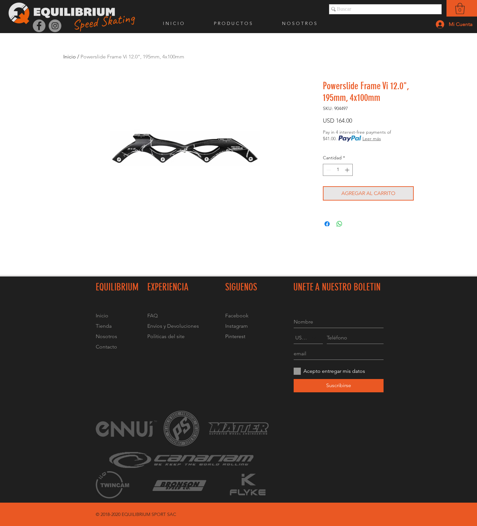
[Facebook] (39, 25)
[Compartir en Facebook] (327, 224)
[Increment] (348, 170)
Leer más (371, 138)
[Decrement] (328, 170)
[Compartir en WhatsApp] (339, 224)
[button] (460, 8)
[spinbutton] (338, 170)
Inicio (69, 57)
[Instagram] (55, 25)
